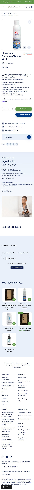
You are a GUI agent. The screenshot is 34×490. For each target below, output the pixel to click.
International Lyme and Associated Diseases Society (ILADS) (7, 445)
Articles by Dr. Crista (24, 412)
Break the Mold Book (8, 382)
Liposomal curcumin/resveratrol (10, 15)
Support (20, 426)
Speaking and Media (24, 430)
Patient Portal (6, 405)
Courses (4, 389)
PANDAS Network (7, 439)
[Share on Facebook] (7, 144)
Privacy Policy (25, 471)
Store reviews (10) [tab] (23, 253)
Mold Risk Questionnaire (6, 378)
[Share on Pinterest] (13, 144)
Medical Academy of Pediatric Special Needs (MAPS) (8, 429)
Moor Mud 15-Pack (25, 328)
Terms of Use (6, 474)
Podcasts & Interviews (25, 416)
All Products (11, 13)
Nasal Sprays (22, 377)
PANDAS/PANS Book (7, 386)
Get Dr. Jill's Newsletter (21, 434)
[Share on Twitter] (10, 144)
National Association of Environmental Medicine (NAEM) (8, 414)
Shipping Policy (6, 471)
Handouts (5, 395)
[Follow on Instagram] (3, 457)
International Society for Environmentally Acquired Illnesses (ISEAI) (8, 422)
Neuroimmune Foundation (6, 435)
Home (3, 13)
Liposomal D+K (9, 349)
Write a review (17, 267)
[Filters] (4, 258)
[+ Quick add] (14, 299)
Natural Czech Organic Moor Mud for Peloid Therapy (9, 305)
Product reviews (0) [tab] (8, 253)
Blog (3, 392)
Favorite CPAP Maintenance (22, 395)
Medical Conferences (24, 419)
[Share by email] (16, 144)
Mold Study (5, 401)
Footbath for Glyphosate (22, 386)
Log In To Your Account (22, 439)
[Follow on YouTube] (7, 457)
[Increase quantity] (12, 109)
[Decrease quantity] (4, 109)
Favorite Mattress (23, 391)
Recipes (4, 398)
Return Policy (16, 471)
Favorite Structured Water (24, 381)
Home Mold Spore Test (23, 400)
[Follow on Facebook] (10, 457)
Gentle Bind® (9, 328)
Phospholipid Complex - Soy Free (24, 304)
